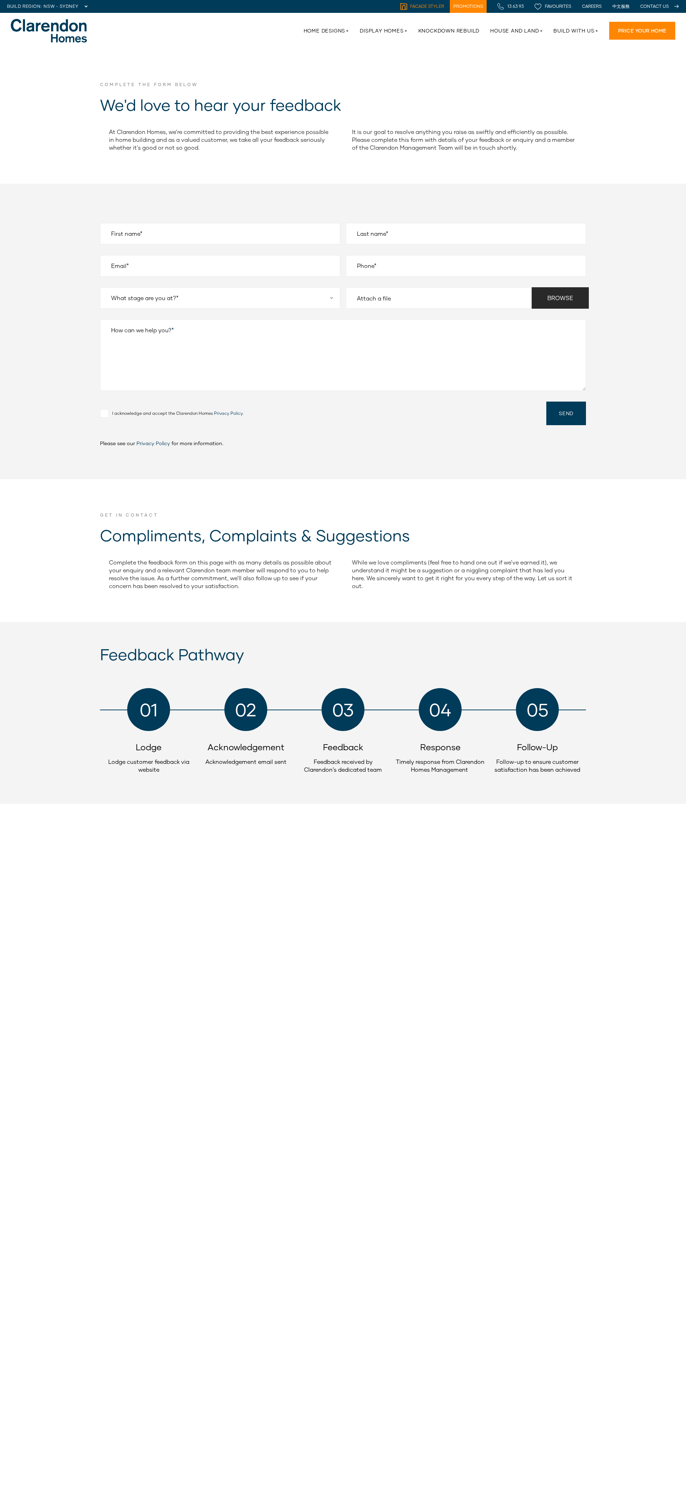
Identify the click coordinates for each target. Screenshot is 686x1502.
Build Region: (24, 6)
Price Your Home (642, 31)
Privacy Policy (153, 443)
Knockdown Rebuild (449, 31)
